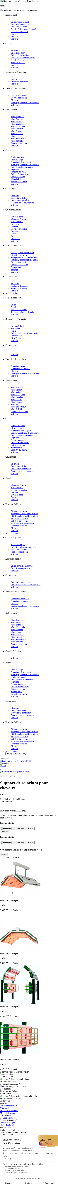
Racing (9, 754)
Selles (13, 305)
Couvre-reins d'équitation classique (25, 585)
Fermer (4, 855)
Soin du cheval (7, 1125)
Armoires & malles (19, 267)
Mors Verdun (16, 121)
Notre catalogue (8, 1123)
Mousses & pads (18, 62)
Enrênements (16, 34)
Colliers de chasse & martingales (24, 333)
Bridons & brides (18, 326)
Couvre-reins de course (20, 582)
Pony (24, 754)
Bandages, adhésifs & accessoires (25, 102)
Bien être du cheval (19, 181)
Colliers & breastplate (20, 55)
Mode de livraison (7, 1113)
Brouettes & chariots (19, 262)
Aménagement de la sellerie (22, 252)
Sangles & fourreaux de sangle (24, 29)
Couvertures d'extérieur (21, 200)
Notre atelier (5, 1108)
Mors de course (17, 116)
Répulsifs (15, 169)
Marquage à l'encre (19, 288)
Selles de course (17, 50)
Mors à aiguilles (17, 124)
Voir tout (14, 39)
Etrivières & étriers (19, 27)
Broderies (15, 283)
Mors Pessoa (16, 131)
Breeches (15, 224)
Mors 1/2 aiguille (18, 126)
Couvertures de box (19, 198)
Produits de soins (18, 157)
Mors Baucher (17, 129)
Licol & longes (17, 160)
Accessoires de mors (19, 143)
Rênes (13, 331)
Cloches (14, 100)
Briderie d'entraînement (21, 24)
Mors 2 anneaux (18, 119)
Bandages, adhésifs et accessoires (25, 373)
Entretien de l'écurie (19, 264)
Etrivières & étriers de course (23, 58)
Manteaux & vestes (19, 219)
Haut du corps (17, 221)
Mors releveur (17, 133)
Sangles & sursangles (20, 60)
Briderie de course (18, 53)
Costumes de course (19, 81)
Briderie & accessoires (20, 568)
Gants (13, 234)
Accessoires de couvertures (22, 203)
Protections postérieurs (20, 368)
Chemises (15, 195)
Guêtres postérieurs (19, 98)
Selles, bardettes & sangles (22, 566)
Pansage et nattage (18, 172)
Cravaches (15, 238)
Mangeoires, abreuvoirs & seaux (24, 257)
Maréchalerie (16, 179)
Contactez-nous (6, 1118)
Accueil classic (11, 533)
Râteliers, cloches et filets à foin (24, 260)
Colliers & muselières (20, 174)
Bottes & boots (17, 217)
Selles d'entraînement (20, 22)
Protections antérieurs (20, 366)
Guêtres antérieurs (18, 95)
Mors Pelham (16, 136)
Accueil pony (11, 751)
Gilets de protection (19, 229)
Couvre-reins (16, 79)
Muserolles (15, 328)
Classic (17, 754)
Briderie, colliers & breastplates (24, 547)
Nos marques (5, 1115)
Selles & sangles (18, 544)
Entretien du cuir (18, 176)
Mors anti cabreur (18, 138)
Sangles (14, 307)
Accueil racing (11, 293)
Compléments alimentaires (22, 167)
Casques (14, 231)
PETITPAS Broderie (9, 1110)
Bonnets (14, 36)
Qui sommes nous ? (8, 1106)
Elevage (14, 269)
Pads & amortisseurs (19, 31)
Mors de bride (17, 141)
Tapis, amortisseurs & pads (22, 312)
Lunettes (14, 226)
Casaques (15, 236)
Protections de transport (21, 162)
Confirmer (5, 831)
